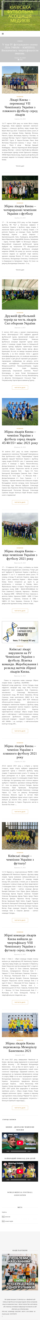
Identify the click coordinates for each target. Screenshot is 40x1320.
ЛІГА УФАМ (29, 1311)
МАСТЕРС (18, 1311)
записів (6, 1217)
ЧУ (34, 1311)
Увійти (4, 1212)
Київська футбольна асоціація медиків (20, 14)
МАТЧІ (24, 1311)
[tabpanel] (20, 49)
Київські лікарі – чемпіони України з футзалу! (20, 859)
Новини (20, 41)
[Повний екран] (36, 1151)
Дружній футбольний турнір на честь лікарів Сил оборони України (20, 319)
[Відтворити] (4, 1151)
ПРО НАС (4, 1311)
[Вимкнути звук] (32, 1151)
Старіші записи (9, 1119)
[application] (20, 1143)
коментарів (7, 1221)
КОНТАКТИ (13, 1314)
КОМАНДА (11, 1311)
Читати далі (20, 387)
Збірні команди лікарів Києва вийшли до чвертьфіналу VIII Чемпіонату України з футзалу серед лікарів (20, 942)
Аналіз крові (5, 1314)
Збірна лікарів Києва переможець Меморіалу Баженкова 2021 (20, 1047)
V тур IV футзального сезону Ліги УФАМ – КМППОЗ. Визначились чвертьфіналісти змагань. (20, 49)
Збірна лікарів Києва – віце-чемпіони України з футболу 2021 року (20, 554)
